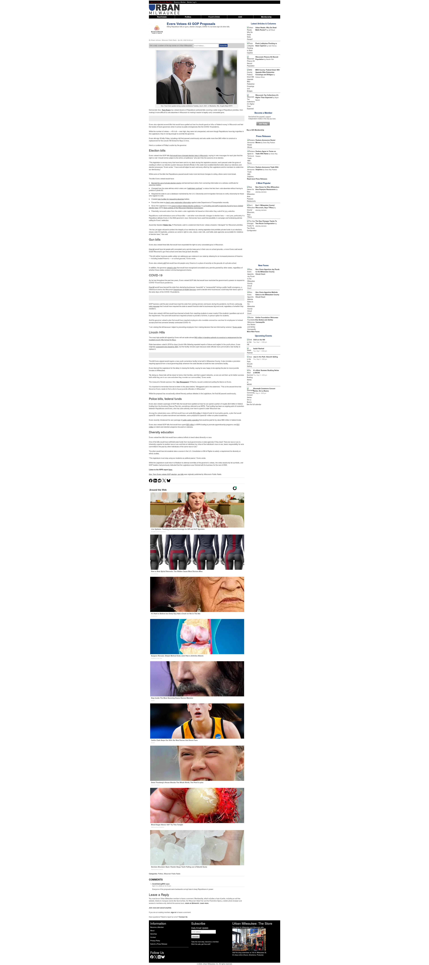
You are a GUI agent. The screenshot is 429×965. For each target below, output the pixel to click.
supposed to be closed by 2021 (167, 346)
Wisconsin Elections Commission (190, 208)
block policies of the (171, 208)
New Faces (263, 265)
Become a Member (263, 112)
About (152, 930)
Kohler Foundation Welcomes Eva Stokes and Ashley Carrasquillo (267, 319)
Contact (153, 937)
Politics (188, 17)
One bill (151, 249)
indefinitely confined (194, 188)
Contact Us (183, 917)
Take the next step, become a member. (205, 942)
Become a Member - (180, 2)
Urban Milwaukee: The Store (252, 923)
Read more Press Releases (257, 179)
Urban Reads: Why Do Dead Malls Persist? (266, 28)
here (170, 469)
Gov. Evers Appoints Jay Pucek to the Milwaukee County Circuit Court (267, 271)
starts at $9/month (192, 903)
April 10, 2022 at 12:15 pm (161, 886)
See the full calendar (254, 404)
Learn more (204, 903)
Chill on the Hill (259, 340)
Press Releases (263, 136)
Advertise (153, 934)
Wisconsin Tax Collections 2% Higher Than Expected (266, 96)
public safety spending (191, 420)
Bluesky (163, 958)
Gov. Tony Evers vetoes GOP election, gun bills (166, 474)
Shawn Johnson (156, 40)
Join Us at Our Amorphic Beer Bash (161, 2)
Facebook (152, 958)
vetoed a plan (172, 267)
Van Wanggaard (182, 382)
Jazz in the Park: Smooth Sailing (265, 357)
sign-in (173, 912)
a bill (164, 263)
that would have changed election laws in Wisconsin (189, 155)
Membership (266, 17)
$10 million (197, 413)
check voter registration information (178, 202)
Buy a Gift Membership (255, 130)
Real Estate (162, 17)
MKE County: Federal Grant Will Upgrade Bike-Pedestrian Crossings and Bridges (267, 72)
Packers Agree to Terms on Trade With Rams (266, 152)
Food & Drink (214, 17)
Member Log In (192, 2)
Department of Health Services (184, 289)
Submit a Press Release (158, 944)
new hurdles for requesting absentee (171, 199)
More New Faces (253, 331)
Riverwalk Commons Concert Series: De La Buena (264, 389)
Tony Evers (166, 110)
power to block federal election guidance (186, 206)
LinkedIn (159, 958)
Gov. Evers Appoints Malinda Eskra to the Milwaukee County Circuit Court (267, 294)
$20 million (190, 424)
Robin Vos (167, 225)
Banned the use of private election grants (166, 183)
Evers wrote (237, 327)
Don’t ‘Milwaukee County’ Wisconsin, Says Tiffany (265, 206)
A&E (240, 17)
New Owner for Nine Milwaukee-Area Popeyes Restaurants (267, 188)
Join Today (263, 123)
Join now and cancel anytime (160, 908)
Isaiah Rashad (258, 348)
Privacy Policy (155, 940)
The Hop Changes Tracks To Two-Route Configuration (266, 222)
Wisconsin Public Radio (169, 40)
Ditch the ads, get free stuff (200, 944)
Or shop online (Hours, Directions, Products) (248, 955)
